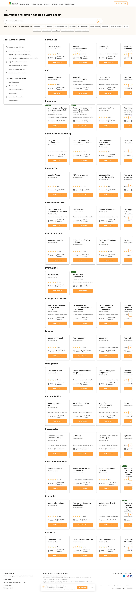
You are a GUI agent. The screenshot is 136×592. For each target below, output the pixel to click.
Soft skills (85, 30)
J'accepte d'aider (82, 587)
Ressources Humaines (67, 30)
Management (37, 30)
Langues (126, 26)
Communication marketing (60, 26)
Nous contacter (129, 588)
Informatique (105, 26)
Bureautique (37, 26)
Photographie (56, 30)
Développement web (83, 26)
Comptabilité (72, 26)
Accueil (5, 10)
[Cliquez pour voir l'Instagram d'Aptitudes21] (128, 576)
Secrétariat (78, 30)
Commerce (49, 26)
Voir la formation (57, 62)
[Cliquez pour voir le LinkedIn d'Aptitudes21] (124, 576)
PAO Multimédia (47, 30)
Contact (61, 4)
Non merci (91, 587)
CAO (43, 26)
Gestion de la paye (95, 26)
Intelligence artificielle (115, 26)
